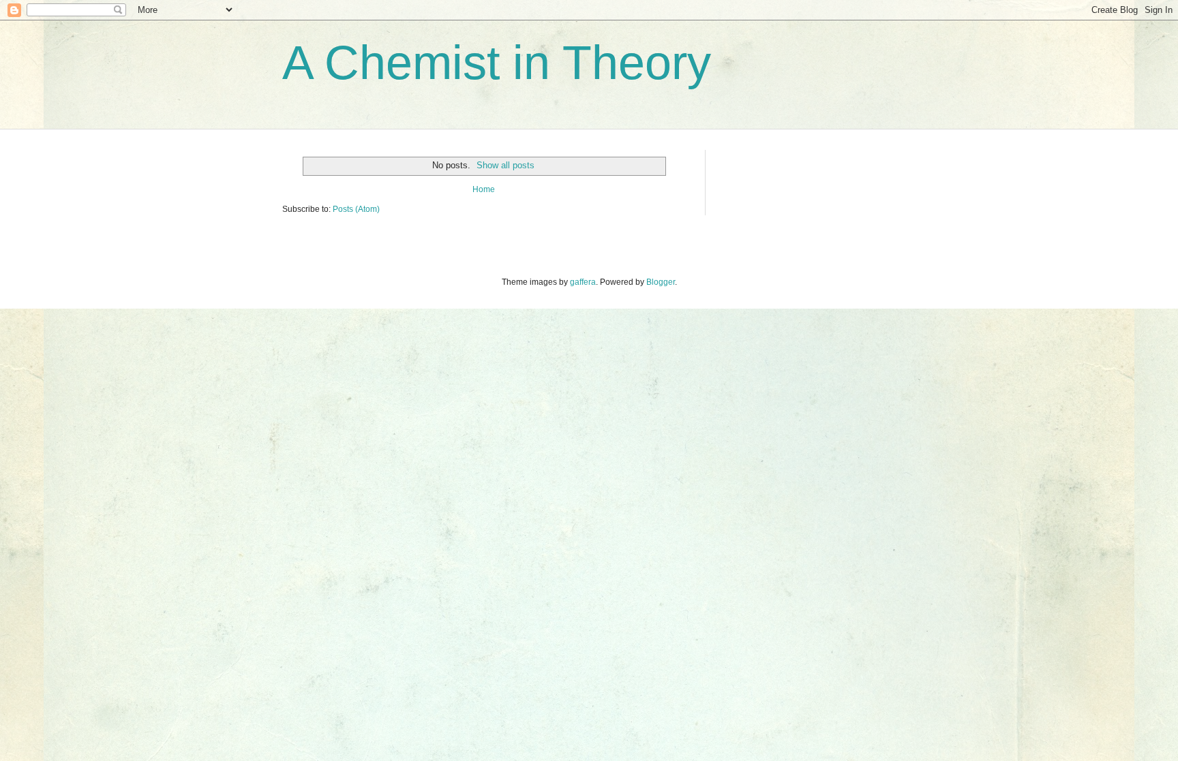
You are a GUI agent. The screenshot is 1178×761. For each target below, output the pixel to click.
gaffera (583, 282)
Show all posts (505, 165)
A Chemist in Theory (496, 62)
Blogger (660, 282)
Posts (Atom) (356, 209)
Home (483, 189)
